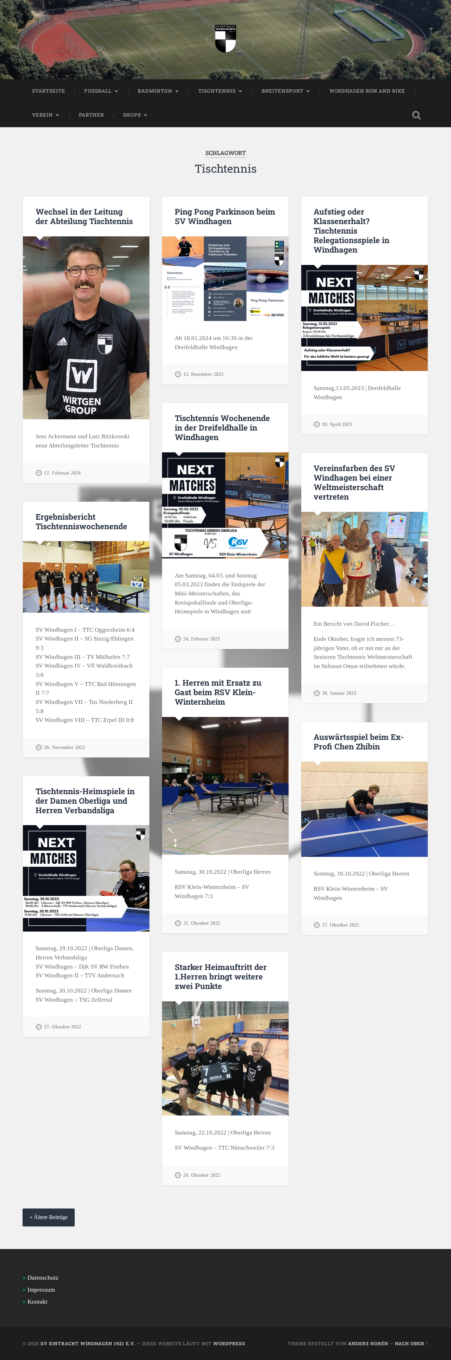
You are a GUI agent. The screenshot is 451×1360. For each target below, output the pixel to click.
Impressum (41, 1289)
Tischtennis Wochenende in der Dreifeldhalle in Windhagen (222, 427)
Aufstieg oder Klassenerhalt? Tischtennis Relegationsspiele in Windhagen (351, 230)
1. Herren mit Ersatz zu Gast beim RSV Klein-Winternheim (218, 692)
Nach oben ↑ (411, 1343)
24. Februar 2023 (201, 639)
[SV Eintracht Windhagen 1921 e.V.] (225, 40)
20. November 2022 (64, 747)
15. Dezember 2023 (203, 374)
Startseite (48, 91)
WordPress (229, 1343)
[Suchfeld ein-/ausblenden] (416, 115)
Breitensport (282, 91)
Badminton (155, 91)
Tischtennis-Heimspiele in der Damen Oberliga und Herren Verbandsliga (85, 800)
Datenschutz (42, 1277)
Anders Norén (368, 1343)
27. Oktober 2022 (340, 925)
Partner (91, 115)
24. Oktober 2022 (201, 1175)
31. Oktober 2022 (201, 923)
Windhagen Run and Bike (367, 91)
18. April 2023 (337, 424)
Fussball (98, 91)
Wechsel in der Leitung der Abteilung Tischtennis (84, 216)
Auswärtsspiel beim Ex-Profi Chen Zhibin (359, 741)
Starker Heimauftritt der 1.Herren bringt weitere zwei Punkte (221, 976)
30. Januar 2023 (339, 693)
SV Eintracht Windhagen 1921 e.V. (88, 1343)
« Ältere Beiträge (49, 1217)
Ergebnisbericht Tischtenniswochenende (81, 521)
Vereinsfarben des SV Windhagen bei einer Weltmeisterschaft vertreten (354, 482)
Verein (42, 115)
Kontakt (37, 1301)
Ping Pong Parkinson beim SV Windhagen (225, 216)
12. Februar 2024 (62, 473)
